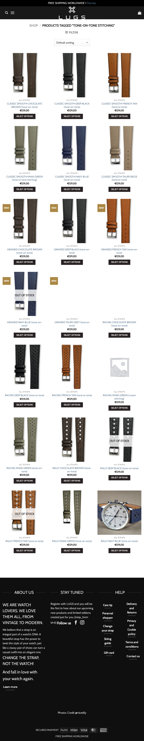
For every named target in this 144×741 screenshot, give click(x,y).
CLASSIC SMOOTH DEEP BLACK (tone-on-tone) (71, 105)
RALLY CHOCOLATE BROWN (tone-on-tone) (72, 470)
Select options (24, 116)
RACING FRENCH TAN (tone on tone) (72, 395)
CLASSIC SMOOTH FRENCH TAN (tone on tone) (119, 105)
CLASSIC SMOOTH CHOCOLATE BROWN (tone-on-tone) (24, 105)
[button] (6, 12)
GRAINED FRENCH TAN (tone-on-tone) (119, 251)
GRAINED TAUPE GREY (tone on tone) (72, 324)
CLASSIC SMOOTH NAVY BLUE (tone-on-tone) (72, 178)
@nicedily (80, 712)
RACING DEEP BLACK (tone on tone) (24, 395)
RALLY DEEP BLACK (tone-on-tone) (119, 468)
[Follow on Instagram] (82, 622)
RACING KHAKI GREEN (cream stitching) (119, 397)
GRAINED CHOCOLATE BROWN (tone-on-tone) (24, 251)
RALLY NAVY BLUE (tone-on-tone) (119, 541)
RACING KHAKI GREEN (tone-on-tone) (24, 470)
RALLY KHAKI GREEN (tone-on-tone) (72, 541)
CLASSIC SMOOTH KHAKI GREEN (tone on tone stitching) (24, 178)
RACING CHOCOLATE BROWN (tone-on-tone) (119, 324)
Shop (33, 25)
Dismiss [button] (91, 3)
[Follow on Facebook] (76, 622)
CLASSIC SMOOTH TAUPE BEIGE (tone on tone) (119, 178)
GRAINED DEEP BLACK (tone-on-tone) (72, 251)
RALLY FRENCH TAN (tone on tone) (25, 541)
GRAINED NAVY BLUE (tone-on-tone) (24, 324)
